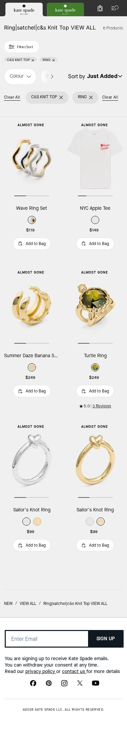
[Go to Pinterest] (49, 685)
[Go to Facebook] (33, 685)
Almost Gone (31, 125)
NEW (8, 603)
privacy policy (40, 671)
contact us (74, 671)
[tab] (24, 9)
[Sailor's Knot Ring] (32, 459)
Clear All (12, 97)
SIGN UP (106, 638)
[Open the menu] (113, 8)
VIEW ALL (28, 603)
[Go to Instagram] (64, 685)
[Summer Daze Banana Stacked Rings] (32, 305)
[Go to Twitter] (80, 685)
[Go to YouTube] (95, 685)
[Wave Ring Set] (32, 158)
